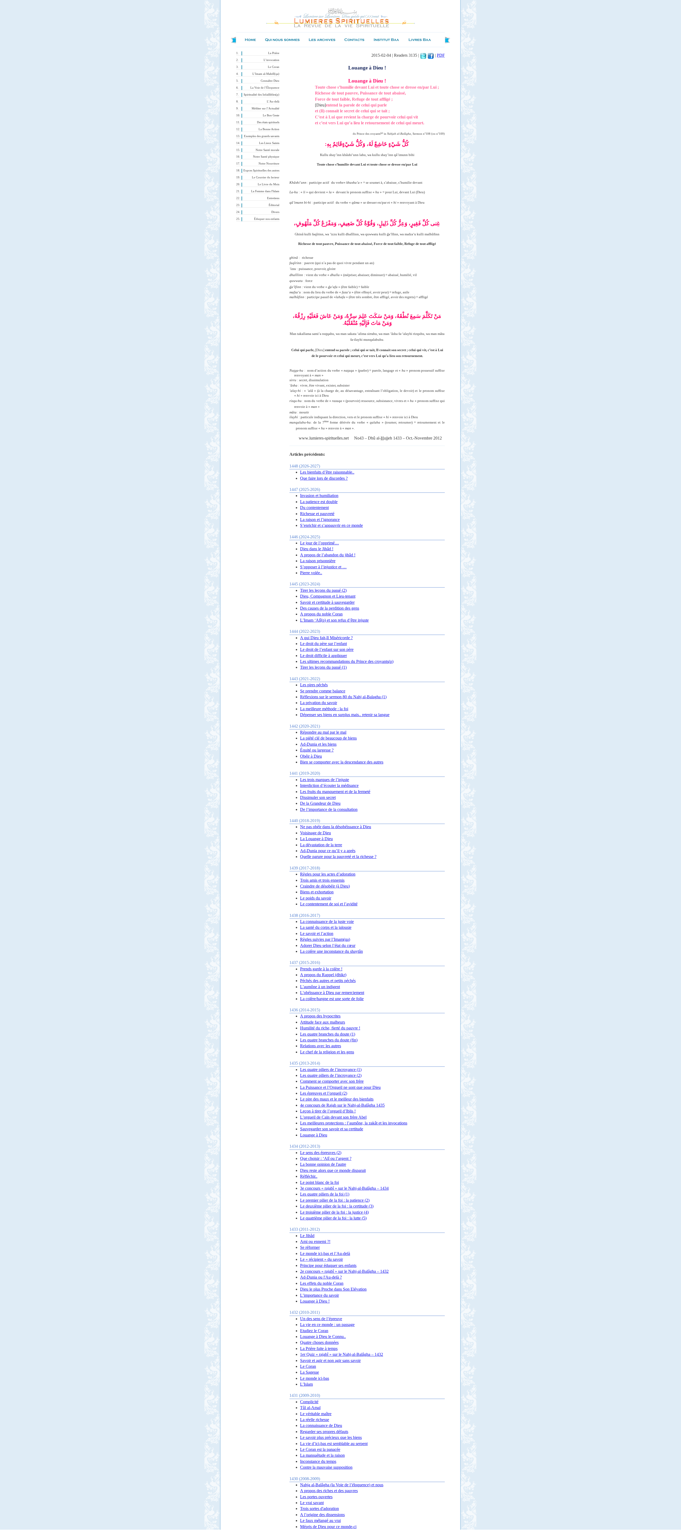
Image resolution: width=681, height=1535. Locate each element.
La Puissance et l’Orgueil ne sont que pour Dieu (340, 1087)
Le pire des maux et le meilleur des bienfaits (336, 1099)
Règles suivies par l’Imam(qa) (325, 939)
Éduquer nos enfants (266, 218)
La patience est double (319, 501)
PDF (441, 55)
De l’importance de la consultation (329, 809)
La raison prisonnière (317, 561)
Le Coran (273, 66)
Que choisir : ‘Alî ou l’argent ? (325, 1158)
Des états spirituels (268, 122)
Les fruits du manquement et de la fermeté (335, 791)
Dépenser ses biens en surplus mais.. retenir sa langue (344, 714)
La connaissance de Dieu (321, 1425)
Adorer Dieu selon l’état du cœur (327, 945)
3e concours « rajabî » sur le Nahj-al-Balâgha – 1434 (344, 1188)
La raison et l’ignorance (320, 519)
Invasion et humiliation (319, 495)
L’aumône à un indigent (320, 986)
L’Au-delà (273, 101)
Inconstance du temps (318, 1461)
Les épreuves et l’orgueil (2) (323, 1093)
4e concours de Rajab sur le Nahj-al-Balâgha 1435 (342, 1105)
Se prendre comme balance (322, 691)
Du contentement (314, 507)
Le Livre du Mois (268, 184)
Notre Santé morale (267, 150)
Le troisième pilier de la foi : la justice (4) (334, 1212)
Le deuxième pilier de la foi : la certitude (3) (336, 1206)
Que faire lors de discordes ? (324, 478)
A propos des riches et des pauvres (329, 1490)
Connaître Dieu (270, 80)
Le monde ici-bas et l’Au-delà (325, 1253)
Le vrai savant (312, 1502)
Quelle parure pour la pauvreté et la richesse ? (338, 856)
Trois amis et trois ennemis (322, 880)
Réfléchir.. (308, 1176)
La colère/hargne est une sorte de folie (332, 998)
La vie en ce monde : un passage (327, 1324)
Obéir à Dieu (311, 756)
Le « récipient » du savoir (321, 1259)
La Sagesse (309, 1372)
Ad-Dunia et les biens (318, 744)
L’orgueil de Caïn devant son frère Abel (333, 1117)
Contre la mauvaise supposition (326, 1467)
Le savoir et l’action (316, 933)
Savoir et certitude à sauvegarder (327, 602)
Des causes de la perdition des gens (329, 608)
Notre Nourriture (269, 163)
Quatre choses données (319, 1342)
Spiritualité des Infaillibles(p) (261, 94)
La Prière (273, 53)
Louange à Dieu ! (315, 1301)
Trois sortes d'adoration (319, 1508)
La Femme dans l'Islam (265, 191)
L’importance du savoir (319, 1295)
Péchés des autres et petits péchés (328, 980)
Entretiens (273, 198)
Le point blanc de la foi (319, 1182)
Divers (275, 212)
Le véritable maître (315, 1413)
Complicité (309, 1401)
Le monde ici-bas (314, 1378)
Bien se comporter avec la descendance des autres (341, 762)
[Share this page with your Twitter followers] (423, 55)
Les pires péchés (314, 685)
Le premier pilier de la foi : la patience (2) (334, 1200)
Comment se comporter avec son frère (332, 1081)
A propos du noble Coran (321, 614)
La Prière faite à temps (319, 1348)
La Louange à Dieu (316, 838)
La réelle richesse (314, 1419)
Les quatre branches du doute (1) (327, 1034)
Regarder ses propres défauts (324, 1431)
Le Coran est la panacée (320, 1449)
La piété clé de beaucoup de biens (328, 738)
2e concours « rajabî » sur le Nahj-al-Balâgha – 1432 (344, 1271)
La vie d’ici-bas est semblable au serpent (334, 1443)
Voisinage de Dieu (315, 833)
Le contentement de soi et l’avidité (329, 904)
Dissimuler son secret (318, 797)
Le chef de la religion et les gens (327, 1052)
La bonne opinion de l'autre (323, 1164)
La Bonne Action (269, 129)
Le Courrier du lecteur (265, 177)
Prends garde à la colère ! (321, 969)
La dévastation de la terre (321, 845)
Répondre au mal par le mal (323, 732)
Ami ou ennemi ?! (315, 1241)
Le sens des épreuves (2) (320, 1152)
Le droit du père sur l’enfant (323, 643)
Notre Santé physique (266, 156)
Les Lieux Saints (269, 143)
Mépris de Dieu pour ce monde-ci (328, 1526)
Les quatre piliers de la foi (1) (324, 1194)
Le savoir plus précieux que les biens (331, 1437)
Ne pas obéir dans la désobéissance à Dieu (335, 826)
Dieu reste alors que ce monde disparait (333, 1170)
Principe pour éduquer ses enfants (328, 1265)
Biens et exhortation (317, 892)
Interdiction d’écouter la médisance (329, 785)
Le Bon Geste (271, 115)
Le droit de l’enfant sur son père (327, 649)
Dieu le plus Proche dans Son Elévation (333, 1289)
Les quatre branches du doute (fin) (329, 1040)
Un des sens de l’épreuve (321, 1318)
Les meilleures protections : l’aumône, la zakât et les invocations (353, 1123)
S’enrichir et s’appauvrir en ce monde (331, 525)
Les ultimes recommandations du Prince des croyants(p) (346, 661)
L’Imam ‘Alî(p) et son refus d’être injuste (334, 620)
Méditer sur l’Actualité (265, 108)
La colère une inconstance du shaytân (331, 951)
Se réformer (310, 1247)
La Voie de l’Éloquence (264, 87)
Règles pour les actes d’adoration (327, 874)
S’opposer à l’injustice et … (323, 567)
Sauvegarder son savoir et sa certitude (331, 1129)
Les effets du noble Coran (321, 1283)
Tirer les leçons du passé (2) (323, 590)
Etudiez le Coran (314, 1330)
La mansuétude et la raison (322, 1455)
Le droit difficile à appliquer (323, 655)
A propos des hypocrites (320, 1016)
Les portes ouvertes (316, 1497)
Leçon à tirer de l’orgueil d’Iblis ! (328, 1111)
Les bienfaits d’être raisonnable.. (327, 472)
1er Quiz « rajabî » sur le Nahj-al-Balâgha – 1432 (341, 1354)
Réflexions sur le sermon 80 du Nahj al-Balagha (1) (343, 697)
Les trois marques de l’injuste (324, 779)
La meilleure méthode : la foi (324, 709)
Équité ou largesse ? (317, 750)
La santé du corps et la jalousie (325, 927)
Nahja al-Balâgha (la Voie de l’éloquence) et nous (341, 1485)
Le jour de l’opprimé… (319, 543)
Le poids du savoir (315, 898)
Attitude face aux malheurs (322, 1022)
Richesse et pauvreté (317, 513)
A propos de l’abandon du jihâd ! (327, 555)
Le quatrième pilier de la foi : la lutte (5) (333, 1218)
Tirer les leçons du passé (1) (323, 667)
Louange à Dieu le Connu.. (323, 1336)
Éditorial (274, 205)
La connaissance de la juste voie (327, 921)
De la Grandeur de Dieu (320, 803)
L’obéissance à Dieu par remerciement (332, 992)
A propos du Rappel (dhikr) (323, 974)
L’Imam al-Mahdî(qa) (265, 73)
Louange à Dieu (313, 1135)
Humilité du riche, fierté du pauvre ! (330, 1028)
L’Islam (306, 1384)
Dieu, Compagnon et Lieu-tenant (327, 596)
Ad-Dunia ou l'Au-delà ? (321, 1277)
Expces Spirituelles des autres (261, 170)
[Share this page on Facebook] (430, 55)
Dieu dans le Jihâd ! (316, 549)
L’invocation (271, 60)
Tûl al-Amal (310, 1407)
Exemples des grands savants (261, 136)
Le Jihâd (307, 1235)
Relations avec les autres (320, 1046)
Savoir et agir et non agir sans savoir (330, 1360)
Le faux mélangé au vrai (320, 1520)
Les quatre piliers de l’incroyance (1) (331, 1069)
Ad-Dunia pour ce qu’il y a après (327, 850)
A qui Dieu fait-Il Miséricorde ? (326, 637)
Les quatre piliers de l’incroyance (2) (331, 1075)
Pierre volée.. (311, 573)
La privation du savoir (318, 702)
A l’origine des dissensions (322, 1514)
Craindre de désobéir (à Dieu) (325, 886)
